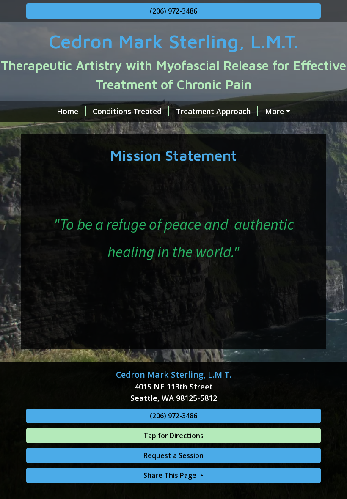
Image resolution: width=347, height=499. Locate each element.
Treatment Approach (213, 111)
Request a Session (173, 455)
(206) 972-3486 (173, 11)
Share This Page (170, 475)
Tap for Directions (173, 435)
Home (67, 111)
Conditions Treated (127, 111)
